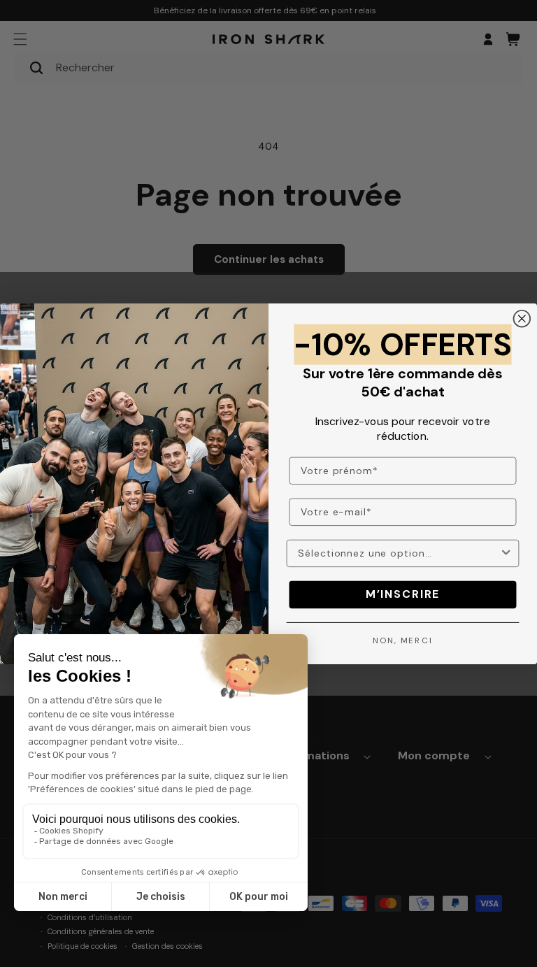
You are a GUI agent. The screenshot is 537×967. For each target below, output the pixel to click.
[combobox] (398, 553)
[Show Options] (506, 553)
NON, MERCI (403, 639)
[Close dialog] (522, 318)
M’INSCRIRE (403, 594)
